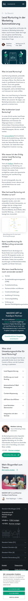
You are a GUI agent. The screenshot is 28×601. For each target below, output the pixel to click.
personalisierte (9, 136)
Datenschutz (19, 565)
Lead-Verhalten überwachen (9, 406)
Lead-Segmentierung (11, 371)
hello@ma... (10, 520)
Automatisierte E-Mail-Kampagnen (11, 386)
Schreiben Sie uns (10, 455)
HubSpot (10, 164)
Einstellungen (14, 597)
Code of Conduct (20, 570)
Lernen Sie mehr (6, 584)
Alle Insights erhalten (8, 470)
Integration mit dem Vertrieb (11, 414)
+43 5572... (11, 524)
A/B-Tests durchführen (11, 399)
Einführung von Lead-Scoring (11, 378)
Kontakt (4, 565)
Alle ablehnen (14, 593)
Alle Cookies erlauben (14, 589)
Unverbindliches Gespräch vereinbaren (14, 337)
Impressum (5, 570)
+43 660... (11, 450)
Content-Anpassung (11, 393)
